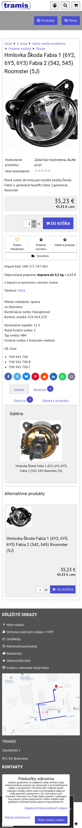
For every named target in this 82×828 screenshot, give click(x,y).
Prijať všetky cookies (51, 820)
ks (45, 590)
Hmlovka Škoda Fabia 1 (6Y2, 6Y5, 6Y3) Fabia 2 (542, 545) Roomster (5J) (37, 544)
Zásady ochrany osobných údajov (45, 808)
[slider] (42, 170)
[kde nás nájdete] (41, 734)
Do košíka (60, 223)
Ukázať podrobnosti (17, 817)
